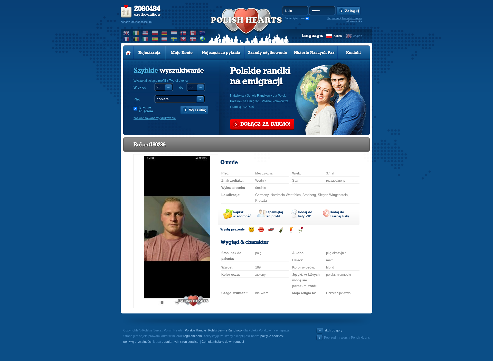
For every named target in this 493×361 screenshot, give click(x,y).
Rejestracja (149, 53)
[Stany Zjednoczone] (145, 32)
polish (338, 36)
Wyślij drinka (291, 230)
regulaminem (192, 336)
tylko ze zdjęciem (146, 109)
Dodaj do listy (305, 214)
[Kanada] (193, 32)
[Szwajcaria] (183, 38)
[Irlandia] (136, 32)
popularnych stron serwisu (180, 342)
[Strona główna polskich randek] (128, 52)
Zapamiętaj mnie (295, 18)
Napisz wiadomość (242, 214)
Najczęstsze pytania (221, 53)
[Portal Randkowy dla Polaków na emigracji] (246, 26)
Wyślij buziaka (261, 230)
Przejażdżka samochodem (271, 230)
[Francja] (126, 38)
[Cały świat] (202, 38)
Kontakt (353, 53)
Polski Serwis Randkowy (225, 330)
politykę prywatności (137, 342)
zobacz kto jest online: (136, 21)
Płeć (137, 99)
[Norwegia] (183, 32)
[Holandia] (174, 32)
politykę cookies (271, 336)
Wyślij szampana (281, 230)
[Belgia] (136, 38)
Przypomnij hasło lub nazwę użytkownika (344, 20)
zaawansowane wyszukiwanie (155, 118)
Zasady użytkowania (267, 53)
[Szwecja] (174, 38)
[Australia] (202, 32)
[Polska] (155, 32)
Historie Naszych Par (314, 53)
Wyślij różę (301, 230)
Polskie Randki (195, 330)
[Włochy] (145, 38)
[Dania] (193, 38)
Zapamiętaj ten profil (274, 214)
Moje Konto (182, 53)
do (181, 87)
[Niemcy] (164, 32)
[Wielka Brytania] (126, 32)
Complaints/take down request (223, 342)
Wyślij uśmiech (251, 230)
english (357, 36)
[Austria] (164, 38)
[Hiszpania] (155, 38)
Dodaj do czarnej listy (339, 214)
